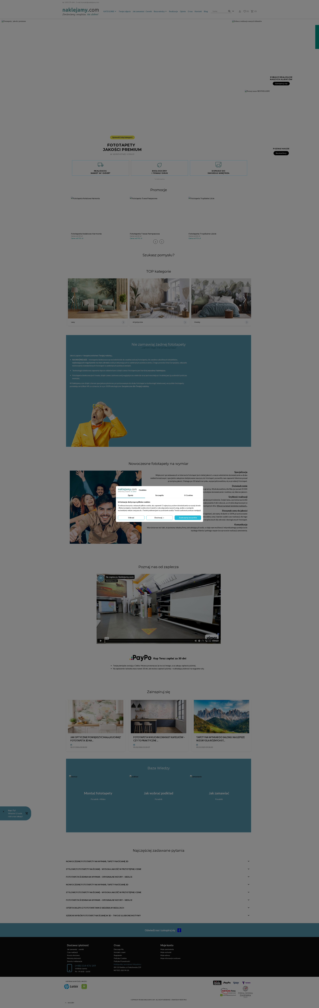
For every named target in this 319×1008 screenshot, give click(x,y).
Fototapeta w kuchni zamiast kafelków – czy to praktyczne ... (159, 739)
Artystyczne (138, 322)
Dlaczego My (119, 949)
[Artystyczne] (159, 298)
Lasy (73, 322)
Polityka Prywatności (122, 961)
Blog (206, 11)
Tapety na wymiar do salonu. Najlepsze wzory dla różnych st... (220, 739)
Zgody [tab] (130, 495)
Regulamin (118, 955)
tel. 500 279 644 (68, 2)
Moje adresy (165, 955)
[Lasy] (98, 298)
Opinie (183, 11)
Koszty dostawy (73, 955)
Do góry (71, 1003)
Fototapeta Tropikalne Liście (202, 234)
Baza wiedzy (159, 11)
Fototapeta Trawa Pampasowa (145, 234)
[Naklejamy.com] (80, 12)
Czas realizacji (72, 952)
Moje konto (166, 945)
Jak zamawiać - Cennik (142, 11)
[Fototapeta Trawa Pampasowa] (158, 214)
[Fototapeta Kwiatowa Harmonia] (100, 214)
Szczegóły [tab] (159, 495)
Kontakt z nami (119, 952)
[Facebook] (255, 2)
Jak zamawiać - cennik (75, 949)
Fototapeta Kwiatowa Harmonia (86, 234)
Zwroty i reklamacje (74, 961)
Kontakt (198, 11)
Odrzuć (131, 518)
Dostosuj (159, 518)
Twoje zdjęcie (125, 11)
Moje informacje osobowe (170, 958)
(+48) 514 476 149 (85, 965)
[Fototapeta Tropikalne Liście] (217, 214)
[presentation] (155, 241)
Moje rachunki (165, 952)
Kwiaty (197, 322)
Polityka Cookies (120, 958)
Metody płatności (74, 958)
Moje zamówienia (167, 949)
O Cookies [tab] (188, 495)
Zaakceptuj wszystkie (188, 518)
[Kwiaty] (221, 298)
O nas (190, 11)
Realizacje (173, 11)
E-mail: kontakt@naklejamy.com (87, 2)
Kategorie (108, 11)
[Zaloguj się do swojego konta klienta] (239, 11)
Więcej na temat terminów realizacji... (232, 506)
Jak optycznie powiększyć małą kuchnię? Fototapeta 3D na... (95, 739)
